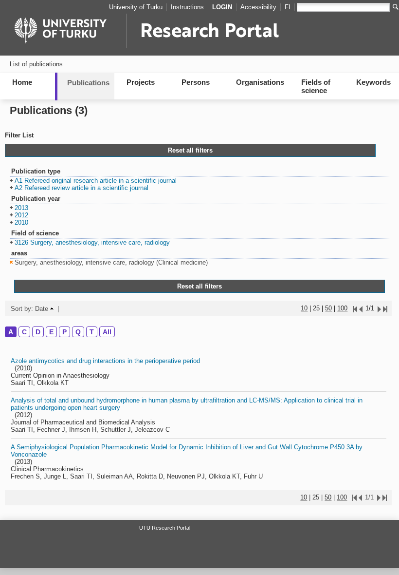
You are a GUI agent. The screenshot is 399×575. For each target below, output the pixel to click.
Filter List (19, 135)
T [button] (92, 332)
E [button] (51, 332)
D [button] (38, 332)
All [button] (107, 332)
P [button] (64, 332)
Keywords (373, 82)
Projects (141, 82)
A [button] (10, 332)
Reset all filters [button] (190, 150)
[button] (93, 181)
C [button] (24, 332)
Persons (195, 82)
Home (22, 82)
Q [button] (78, 332)
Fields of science (315, 86)
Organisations (260, 82)
